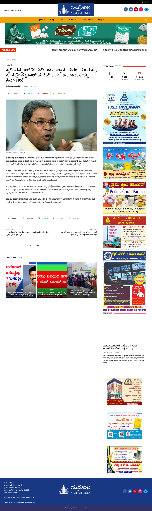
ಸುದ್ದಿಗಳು (14, 60)
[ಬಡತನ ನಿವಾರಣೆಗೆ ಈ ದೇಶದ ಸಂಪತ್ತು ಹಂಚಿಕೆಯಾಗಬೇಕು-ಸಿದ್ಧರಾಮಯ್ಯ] (124, 330)
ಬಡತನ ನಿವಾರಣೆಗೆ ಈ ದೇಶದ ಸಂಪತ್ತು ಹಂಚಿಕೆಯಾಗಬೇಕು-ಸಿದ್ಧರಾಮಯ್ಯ (120, 347)
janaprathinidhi (14, 86)
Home (8, 60)
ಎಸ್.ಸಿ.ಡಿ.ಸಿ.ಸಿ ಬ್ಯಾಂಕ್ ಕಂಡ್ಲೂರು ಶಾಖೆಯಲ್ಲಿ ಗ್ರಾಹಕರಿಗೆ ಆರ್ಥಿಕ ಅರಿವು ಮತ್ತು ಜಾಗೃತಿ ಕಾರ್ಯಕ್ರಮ (82, 292)
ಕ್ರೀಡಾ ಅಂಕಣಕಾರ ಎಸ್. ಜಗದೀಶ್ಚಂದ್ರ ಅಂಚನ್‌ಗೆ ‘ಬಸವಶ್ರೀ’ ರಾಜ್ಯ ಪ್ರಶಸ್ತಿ (44, 50)
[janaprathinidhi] (76, 9)
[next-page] (11, 301)
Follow (124, 72)
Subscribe (139, 72)
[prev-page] (7, 301)
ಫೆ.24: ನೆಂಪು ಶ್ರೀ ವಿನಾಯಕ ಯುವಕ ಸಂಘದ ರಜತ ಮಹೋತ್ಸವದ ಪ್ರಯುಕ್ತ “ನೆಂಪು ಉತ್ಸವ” (27, 233)
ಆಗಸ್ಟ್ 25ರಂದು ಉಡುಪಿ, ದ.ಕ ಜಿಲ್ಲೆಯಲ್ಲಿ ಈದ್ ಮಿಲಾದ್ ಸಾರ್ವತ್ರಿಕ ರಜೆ (95, 50)
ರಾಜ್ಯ (104, 352)
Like (109, 72)
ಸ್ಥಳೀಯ (51, 290)
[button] (146, 19)
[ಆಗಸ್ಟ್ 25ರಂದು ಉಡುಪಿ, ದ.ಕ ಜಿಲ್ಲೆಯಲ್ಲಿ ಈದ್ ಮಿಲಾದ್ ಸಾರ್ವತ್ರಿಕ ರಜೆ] (52, 280)
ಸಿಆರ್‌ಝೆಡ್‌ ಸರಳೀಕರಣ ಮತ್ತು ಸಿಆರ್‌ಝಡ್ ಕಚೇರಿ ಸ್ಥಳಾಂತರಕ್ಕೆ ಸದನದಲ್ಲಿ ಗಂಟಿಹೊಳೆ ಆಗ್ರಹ (79, 233)
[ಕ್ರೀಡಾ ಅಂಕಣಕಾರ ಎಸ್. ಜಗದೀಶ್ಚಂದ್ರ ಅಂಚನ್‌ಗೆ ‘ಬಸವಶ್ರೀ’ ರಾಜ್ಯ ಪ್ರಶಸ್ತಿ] (21, 280)
